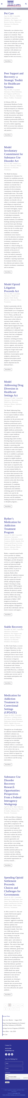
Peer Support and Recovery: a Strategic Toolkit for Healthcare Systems (13, 80)
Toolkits (11, 98)
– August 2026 (12, 1020)
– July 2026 (9, 1031)
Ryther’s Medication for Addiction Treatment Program (12, 525)
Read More (8, 61)
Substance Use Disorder (11, 24)
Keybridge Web (16, 1093)
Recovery (18, 22)
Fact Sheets (7, 719)
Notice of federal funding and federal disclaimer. (14, 1095)
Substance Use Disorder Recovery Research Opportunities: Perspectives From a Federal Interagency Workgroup (12, 790)
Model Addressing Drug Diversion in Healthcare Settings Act (13, 388)
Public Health (14, 298)
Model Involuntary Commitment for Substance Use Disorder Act (13, 154)
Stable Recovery (13, 626)
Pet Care (9, 13)
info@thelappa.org (9, 1050)
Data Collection (18, 807)
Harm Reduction (17, 92)
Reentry (6, 547)
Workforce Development (11, 641)
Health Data (7, 809)
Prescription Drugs (10, 545)
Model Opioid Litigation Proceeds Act (12, 288)
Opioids (6, 298)
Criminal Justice (16, 717)
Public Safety (17, 905)
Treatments (7, 26)
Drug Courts (15, 899)
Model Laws (17, 163)
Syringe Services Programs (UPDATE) (13, 1028)
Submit (7, 1082)
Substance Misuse (15, 165)
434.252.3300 (8, 1048)
